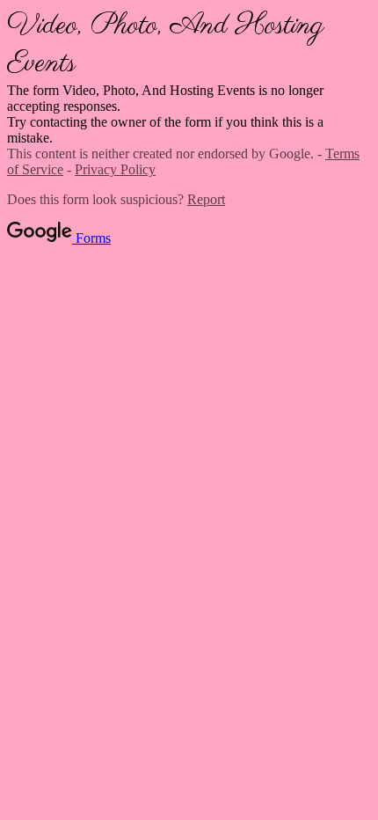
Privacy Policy (115, 169)
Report (206, 199)
